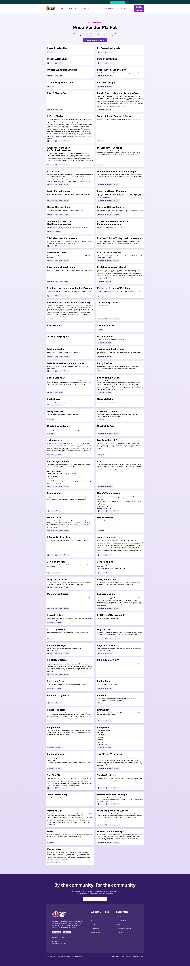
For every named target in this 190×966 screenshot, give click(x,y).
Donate (93, 917)
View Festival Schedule (94, 40)
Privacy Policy (115, 956)
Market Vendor (95, 932)
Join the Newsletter (123, 917)
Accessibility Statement (138, 956)
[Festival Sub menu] (88, 8)
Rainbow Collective (139, 7)
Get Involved (108, 8)
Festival (83, 8)
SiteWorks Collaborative (77, 956)
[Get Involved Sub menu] (114, 8)
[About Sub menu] (75, 8)
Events (95, 8)
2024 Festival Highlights (124, 928)
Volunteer (94, 925)
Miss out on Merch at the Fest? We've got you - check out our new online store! (86, 2)
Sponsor (139, 10)
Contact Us (120, 932)
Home (61, 8)
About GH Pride (121, 921)
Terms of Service (125, 956)
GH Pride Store (117, 2)
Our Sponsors (121, 925)
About (70, 8)
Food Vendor (95, 928)
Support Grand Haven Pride (95, 899)
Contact (122, 8)
